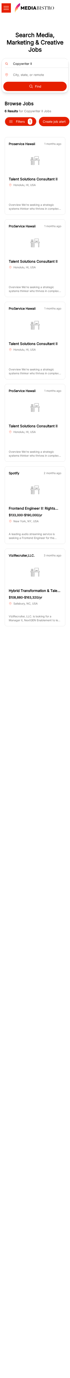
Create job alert (54, 121)
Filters (23, 121)
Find (38, 86)
